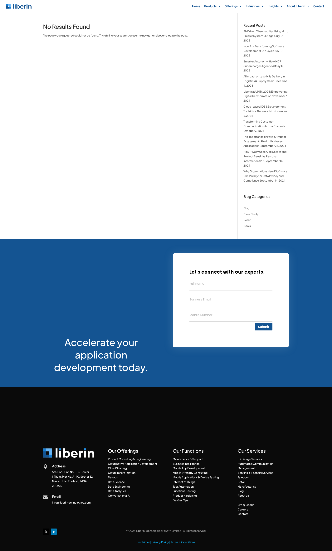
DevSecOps (180, 500)
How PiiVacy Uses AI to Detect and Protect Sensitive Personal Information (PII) (264, 156)
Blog (246, 208)
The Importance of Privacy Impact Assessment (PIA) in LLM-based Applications (264, 141)
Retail (241, 482)
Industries (253, 6)
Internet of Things (184, 482)
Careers (243, 509)
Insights (273, 6)
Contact (318, 6)
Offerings (231, 6)
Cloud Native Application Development (132, 463)
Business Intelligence (186, 463)
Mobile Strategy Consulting (190, 472)
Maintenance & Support (188, 459)
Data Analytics (117, 491)
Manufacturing (247, 486)
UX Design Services (250, 459)
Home (196, 6)
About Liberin (296, 6)
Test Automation (183, 486)
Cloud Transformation (121, 472)
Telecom (243, 477)
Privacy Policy (160, 542)
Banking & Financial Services (255, 472)
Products (210, 6)
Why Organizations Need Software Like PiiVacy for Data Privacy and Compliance (265, 175)
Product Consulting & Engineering (129, 459)
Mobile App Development (189, 468)
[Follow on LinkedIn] (54, 532)
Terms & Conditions (183, 542)
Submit (263, 326)
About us (243, 495)
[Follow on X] (46, 532)
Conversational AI (119, 495)
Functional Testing (184, 491)
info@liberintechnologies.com (71, 502)
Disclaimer (143, 542)
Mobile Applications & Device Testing (196, 477)
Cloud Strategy (118, 468)
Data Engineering (119, 486)
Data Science (116, 482)
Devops (113, 477)
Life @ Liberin (246, 504)
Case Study (250, 214)
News (247, 225)
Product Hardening (185, 495)
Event (247, 220)
